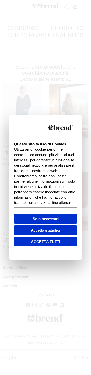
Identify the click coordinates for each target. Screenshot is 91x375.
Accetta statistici (45, 230)
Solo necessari (46, 219)
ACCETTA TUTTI (45, 242)
